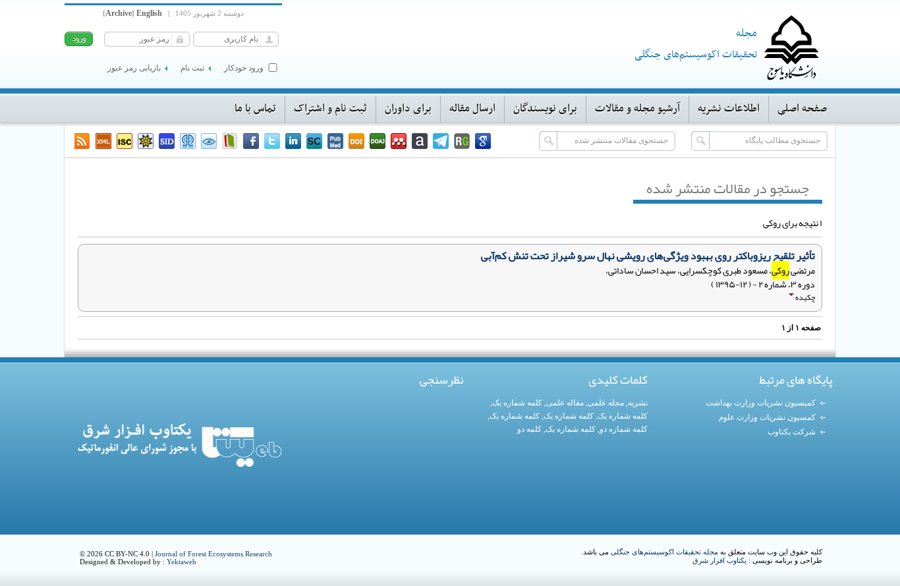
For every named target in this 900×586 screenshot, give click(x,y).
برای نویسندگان (545, 109)
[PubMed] (335, 141)
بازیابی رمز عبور (134, 68)
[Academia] (420, 141)
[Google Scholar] (483, 141)
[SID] (167, 141)
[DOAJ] (377, 141)
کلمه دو (529, 429)
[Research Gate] (462, 141)
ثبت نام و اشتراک (330, 109)
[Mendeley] (399, 141)
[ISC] (124, 141)
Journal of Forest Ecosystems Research (213, 554)
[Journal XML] (103, 141)
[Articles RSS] (82, 141)
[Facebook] (251, 141)
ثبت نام (192, 68)
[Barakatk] (188, 141)
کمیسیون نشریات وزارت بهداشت (761, 402)
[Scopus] (314, 141)
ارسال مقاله (472, 109)
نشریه (638, 402)
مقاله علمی (565, 402)
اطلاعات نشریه (729, 109)
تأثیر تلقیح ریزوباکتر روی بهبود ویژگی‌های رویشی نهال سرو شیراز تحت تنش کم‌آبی (648, 255)
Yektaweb (181, 562)
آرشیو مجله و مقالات (637, 109)
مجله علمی (606, 402)
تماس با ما (255, 109)
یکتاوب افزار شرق (719, 560)
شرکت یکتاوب (792, 431)
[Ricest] (146, 141)
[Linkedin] (293, 141)
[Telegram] (441, 141)
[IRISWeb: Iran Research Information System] (209, 141)
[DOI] (356, 141)
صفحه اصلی (802, 109)
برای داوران (408, 109)
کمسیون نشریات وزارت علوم (767, 417)
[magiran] (230, 141)
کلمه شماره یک (517, 402)
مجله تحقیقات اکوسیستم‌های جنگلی (664, 552)
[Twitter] (272, 141)
